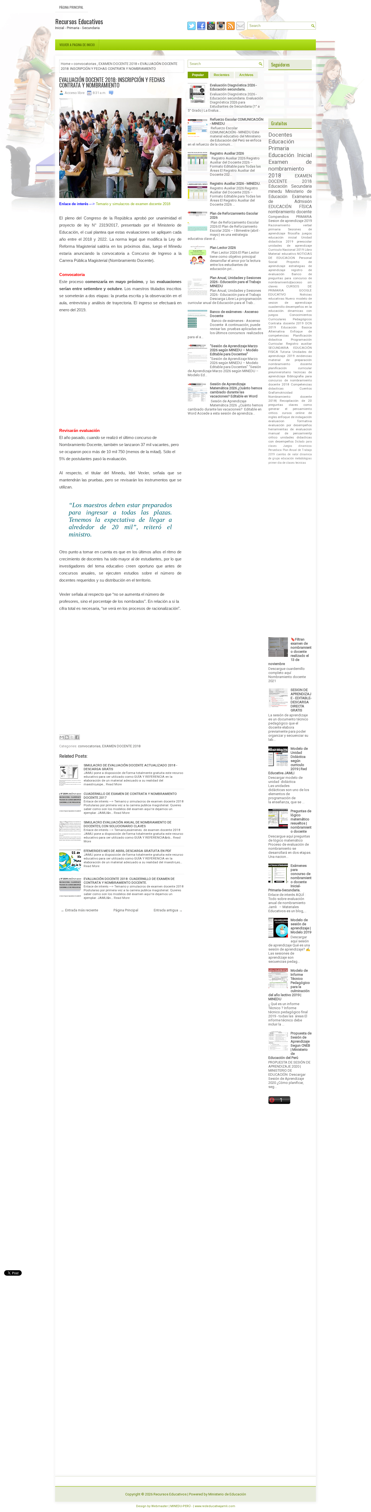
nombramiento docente (290, 211)
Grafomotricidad (280, 392)
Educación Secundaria (290, 186)
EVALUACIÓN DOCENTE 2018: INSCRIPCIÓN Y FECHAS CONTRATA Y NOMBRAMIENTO (112, 82)
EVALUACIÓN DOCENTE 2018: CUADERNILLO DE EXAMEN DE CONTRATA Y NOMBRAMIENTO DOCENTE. (129, 880)
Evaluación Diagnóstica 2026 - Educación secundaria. (233, 87)
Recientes (221, 75)
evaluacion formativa (290, 421)
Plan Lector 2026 (223, 248)
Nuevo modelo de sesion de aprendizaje (290, 301)
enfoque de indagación (295, 417)
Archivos (246, 75)
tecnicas (300, 463)
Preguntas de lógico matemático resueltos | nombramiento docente (301, 821)
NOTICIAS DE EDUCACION (290, 256)
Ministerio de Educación (227, 1494)
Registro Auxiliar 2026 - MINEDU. (235, 183)
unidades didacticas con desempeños (290, 439)
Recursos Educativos (79, 21)
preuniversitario (279, 372)
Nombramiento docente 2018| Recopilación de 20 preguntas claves (290, 401)
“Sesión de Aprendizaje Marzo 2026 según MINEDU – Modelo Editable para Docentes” (234, 350)
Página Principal (71, 7)
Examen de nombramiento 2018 (290, 169)
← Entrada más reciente (79, 910)
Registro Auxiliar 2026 (227, 153)
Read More (114, 784)
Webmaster (159, 1506)
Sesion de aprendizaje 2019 (290, 221)
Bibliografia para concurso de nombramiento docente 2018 (290, 380)
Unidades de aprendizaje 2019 (290, 354)
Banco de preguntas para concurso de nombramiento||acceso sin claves (290, 280)
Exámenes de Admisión (290, 199)
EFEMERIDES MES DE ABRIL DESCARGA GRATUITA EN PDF (127, 851)
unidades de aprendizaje (290, 245)
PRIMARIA (304, 217)
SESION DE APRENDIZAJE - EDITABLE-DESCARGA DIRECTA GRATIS (301, 700)
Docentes (280, 134)
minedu (275, 191)
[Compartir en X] (72, 737)
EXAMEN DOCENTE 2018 (118, 64)
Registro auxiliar (299, 344)
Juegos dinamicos (297, 446)
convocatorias (85, 64)
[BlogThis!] (67, 737)
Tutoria (285, 352)
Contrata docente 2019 (286, 323)
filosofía (294, 233)
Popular (198, 75)
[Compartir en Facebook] (77, 737)
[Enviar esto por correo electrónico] (61, 737)
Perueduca (275, 450)
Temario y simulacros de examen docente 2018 (133, 204)
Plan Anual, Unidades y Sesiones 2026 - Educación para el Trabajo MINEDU (235, 282)
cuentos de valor (287, 454)
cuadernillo (276, 307)
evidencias (304, 356)
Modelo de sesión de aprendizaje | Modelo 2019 (301, 926)
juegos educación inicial (290, 235)
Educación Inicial (290, 155)
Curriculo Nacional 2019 (286, 250)
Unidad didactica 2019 (290, 239)
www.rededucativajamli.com (215, 1506)
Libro (308, 250)
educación (287, 458)
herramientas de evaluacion (290, 429)
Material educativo (282, 254)
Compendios (278, 217)
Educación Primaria (281, 145)
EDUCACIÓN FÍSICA (290, 206)
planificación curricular (290, 368)
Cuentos (306, 388)
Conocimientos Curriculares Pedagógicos (290, 317)
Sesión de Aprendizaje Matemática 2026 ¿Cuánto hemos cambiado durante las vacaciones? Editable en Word (236, 390)
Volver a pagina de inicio (77, 44)
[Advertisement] (120, 370)
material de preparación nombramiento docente (290, 362)
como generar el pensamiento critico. (290, 409)
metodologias (303, 458)
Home (65, 64)
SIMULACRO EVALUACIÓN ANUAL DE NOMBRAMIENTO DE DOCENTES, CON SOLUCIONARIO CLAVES (127, 824)
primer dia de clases (281, 463)
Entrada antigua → (168, 910)
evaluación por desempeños (290, 425)
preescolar (304, 241)
